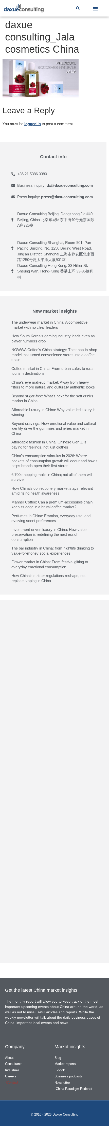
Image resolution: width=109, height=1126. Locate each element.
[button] (78, 8)
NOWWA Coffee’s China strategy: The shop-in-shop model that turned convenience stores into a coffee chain (54, 355)
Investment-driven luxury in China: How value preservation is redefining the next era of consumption (48, 534)
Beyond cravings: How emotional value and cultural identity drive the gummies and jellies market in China (53, 428)
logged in (32, 124)
